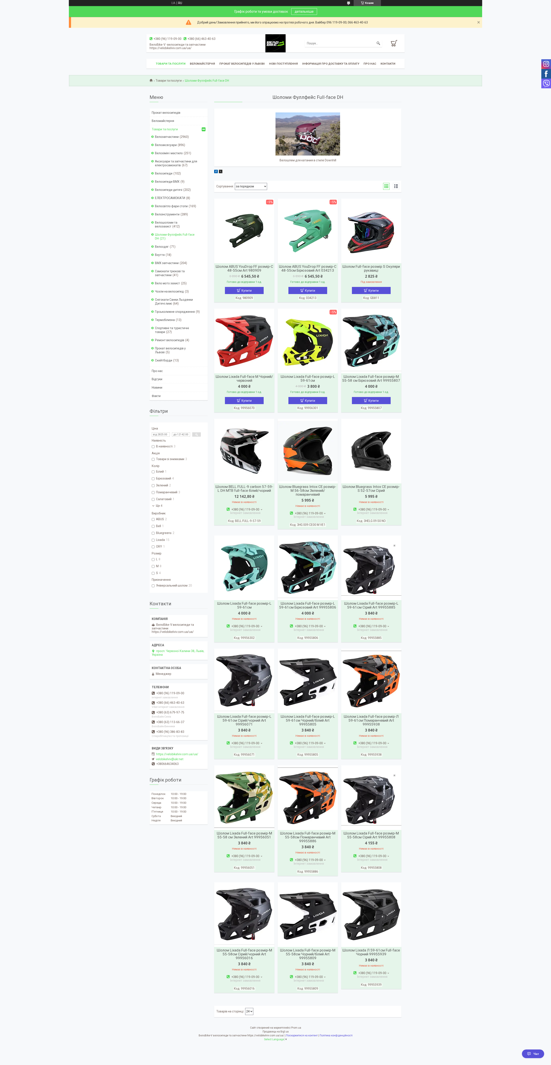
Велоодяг (162, 246)
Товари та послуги (171, 63)
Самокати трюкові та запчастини (170, 273)
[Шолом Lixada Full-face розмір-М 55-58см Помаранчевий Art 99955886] (308, 797)
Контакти (388, 63)
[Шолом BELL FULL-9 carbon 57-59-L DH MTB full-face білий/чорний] (244, 451)
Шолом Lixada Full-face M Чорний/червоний (244, 378)
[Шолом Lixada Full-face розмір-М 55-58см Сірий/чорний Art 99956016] (244, 914)
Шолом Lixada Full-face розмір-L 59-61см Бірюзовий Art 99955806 (307, 605)
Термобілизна (165, 320)
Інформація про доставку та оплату (330, 63)
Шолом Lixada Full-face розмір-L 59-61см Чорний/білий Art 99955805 (308, 720)
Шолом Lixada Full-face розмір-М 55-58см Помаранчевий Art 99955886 (307, 837)
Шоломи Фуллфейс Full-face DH (175, 236)
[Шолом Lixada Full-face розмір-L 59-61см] (244, 568)
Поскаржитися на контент (302, 1035)
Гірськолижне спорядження (175, 311)
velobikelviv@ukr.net (169, 759)
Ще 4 (159, 505)
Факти (156, 396)
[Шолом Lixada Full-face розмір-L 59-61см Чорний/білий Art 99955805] (308, 681)
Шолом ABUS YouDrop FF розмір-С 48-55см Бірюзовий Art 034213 (307, 268)
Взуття (160, 255)
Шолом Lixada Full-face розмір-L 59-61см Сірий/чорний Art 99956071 (244, 720)
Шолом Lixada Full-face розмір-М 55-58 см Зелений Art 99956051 (244, 835)
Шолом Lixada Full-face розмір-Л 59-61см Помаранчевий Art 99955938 (371, 720)
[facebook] (216, 172)
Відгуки (157, 379)
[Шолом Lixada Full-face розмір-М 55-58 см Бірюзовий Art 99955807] (371, 341)
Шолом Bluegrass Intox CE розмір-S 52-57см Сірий (371, 488)
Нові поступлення (283, 63)
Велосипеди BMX (167, 181)
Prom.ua (296, 1027)
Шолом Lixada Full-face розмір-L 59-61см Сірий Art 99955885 (371, 605)
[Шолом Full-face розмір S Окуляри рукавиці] (371, 231)
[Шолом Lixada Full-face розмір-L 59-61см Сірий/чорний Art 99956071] (244, 681)
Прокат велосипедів (166, 112)
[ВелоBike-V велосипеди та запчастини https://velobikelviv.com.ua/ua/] (275, 43)
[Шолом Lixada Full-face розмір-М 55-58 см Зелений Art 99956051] (244, 797)
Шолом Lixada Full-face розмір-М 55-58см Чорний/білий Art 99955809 (307, 954)
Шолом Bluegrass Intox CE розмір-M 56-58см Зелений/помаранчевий (307, 490)
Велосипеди (163, 173)
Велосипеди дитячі (168, 190)
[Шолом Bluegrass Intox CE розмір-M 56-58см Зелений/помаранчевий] (308, 451)
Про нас (370, 63)
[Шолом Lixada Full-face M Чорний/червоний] (244, 341)
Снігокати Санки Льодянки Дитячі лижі (174, 301)
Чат (536, 1054)
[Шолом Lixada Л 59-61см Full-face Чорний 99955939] (371, 914)
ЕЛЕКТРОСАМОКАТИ (170, 198)
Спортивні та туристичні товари (172, 330)
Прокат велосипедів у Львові (242, 63)
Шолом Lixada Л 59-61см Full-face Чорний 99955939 (371, 952)
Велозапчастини (167, 137)
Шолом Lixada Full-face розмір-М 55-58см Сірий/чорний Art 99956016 (244, 954)
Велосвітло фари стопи (171, 206)
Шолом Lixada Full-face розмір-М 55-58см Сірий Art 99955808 (371, 835)
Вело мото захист (167, 283)
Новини (157, 387)
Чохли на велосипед (169, 291)
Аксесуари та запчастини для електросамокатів (176, 163)
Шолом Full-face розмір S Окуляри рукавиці (371, 268)
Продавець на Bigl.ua (276, 1031)
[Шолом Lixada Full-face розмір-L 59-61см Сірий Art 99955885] (371, 568)
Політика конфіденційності (336, 1035)
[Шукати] (378, 43)
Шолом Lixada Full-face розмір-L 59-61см (308, 378)
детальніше (304, 11)
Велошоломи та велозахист (166, 224)
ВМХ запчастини (167, 263)
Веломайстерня (202, 63)
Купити (246, 290)
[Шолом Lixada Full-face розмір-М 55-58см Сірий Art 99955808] (371, 797)
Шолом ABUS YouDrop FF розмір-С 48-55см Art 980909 (244, 268)
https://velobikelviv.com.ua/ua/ (177, 754)
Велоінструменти (167, 214)
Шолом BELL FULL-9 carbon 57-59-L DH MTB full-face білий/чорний (244, 488)
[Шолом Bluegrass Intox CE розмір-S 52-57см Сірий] (371, 451)
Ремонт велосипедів (169, 340)
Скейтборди (163, 360)
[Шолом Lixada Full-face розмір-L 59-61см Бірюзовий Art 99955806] (308, 568)
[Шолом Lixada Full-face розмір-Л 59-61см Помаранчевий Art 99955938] (371, 681)
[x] (220, 172)
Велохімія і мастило (169, 153)
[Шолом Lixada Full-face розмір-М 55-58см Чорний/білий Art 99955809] (308, 914)
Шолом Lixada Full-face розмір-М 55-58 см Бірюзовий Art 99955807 (371, 378)
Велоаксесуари (166, 145)
